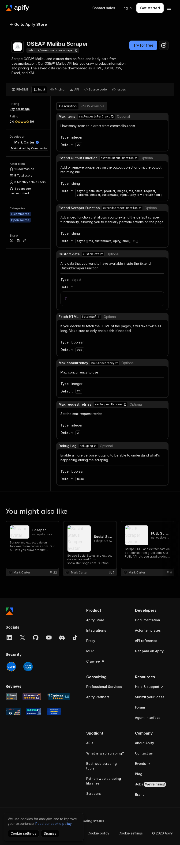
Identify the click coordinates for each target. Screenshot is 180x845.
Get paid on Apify (149, 651)
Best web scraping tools (101, 766)
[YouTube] (48, 637)
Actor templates (148, 630)
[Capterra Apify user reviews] (58, 696)
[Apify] (17, 8)
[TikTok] (75, 637)
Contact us (144, 753)
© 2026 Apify (162, 833)
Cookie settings (131, 833)
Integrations (96, 630)
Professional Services (104, 687)
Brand (140, 794)
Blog (138, 774)
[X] (22, 637)
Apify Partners (97, 697)
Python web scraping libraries (103, 781)
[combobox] (164, 45)
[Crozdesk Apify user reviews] (54, 711)
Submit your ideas (150, 697)
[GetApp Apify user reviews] (11, 696)
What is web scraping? (105, 753)
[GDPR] (11, 666)
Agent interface (148, 718)
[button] (112, 116)
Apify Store (95, 620)
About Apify (144, 743)
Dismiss (50, 833)
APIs (89, 743)
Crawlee (93, 661)
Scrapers (93, 794)
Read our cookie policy (53, 824)
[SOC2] (28, 666)
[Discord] (62, 637)
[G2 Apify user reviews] (13, 711)
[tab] (20, 89)
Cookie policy (98, 833)
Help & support (147, 687)
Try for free (143, 45)
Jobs (150, 784)
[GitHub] (35, 637)
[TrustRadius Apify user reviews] (33, 711)
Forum (140, 707)
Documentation (147, 620)
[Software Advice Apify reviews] (31, 696)
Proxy (90, 641)
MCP (90, 651)
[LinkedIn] (9, 637)
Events (140, 764)
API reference (146, 641)
